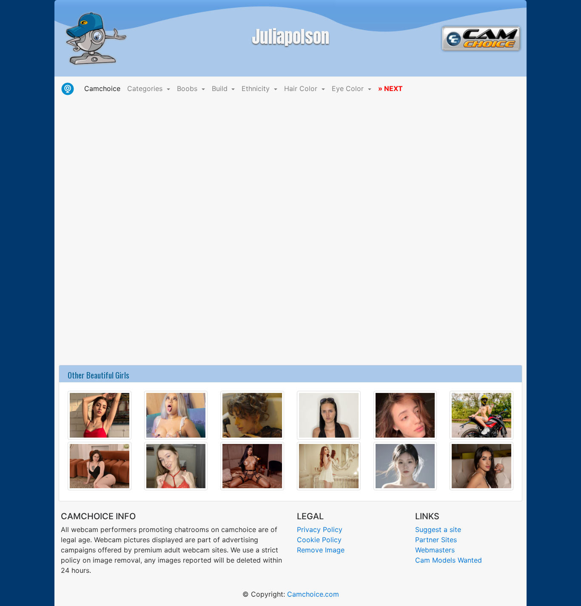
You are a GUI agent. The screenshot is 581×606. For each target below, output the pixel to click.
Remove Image (321, 550)
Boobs (188, 88)
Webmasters (435, 550)
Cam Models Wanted (448, 560)
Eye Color (349, 88)
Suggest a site (438, 529)
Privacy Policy (319, 529)
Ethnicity (257, 88)
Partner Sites (436, 539)
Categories (146, 88)
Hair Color (301, 88)
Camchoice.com (313, 594)
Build (221, 88)
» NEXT (390, 88)
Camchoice (104, 88)
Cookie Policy (319, 539)
